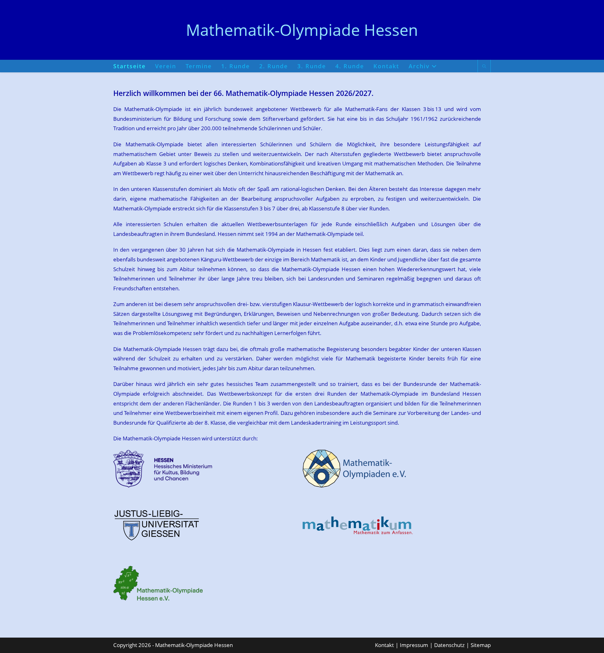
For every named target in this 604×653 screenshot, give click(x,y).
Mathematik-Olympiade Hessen (302, 30)
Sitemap (481, 645)
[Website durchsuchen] (484, 66)
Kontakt (384, 645)
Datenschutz (449, 645)
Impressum (414, 645)
